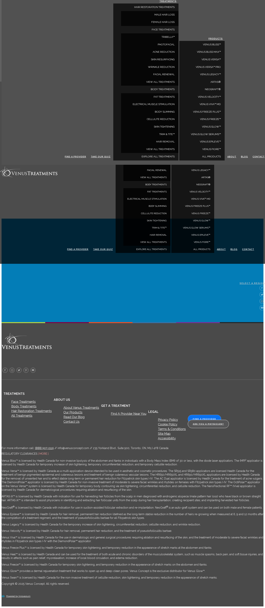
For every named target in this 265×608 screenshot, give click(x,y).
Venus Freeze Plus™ (197, 206)
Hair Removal (158, 235)
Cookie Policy (167, 424)
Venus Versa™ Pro (208, 67)
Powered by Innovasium (18, 596)
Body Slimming (158, 206)
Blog (233, 249)
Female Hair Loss (163, 22)
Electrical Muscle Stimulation (147, 198)
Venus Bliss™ (212, 44)
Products (216, 38)
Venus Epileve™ (200, 235)
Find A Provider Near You (128, 414)
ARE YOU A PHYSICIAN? (208, 424)
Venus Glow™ (201, 220)
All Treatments (21, 415)
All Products (201, 249)
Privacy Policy (168, 420)
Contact (248, 249)
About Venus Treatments (81, 408)
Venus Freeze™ (200, 213)
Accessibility (167, 438)
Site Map (164, 434)
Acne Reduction (164, 51)
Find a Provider (77, 249)
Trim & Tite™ (159, 227)
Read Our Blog (74, 417)
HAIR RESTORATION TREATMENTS (154, 7)
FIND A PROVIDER (204, 419)
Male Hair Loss (164, 14)
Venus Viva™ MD (200, 198)
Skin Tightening (157, 220)
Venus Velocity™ (200, 191)
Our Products (72, 412)
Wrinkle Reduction (161, 67)
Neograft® (203, 184)
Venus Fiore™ (202, 242)
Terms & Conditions (172, 429)
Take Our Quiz (103, 249)
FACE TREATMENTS (163, 29)
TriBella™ (168, 36)
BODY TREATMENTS (156, 184)
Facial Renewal (157, 170)
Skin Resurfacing (163, 59)
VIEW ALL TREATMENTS (153, 177)
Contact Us (71, 421)
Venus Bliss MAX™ (209, 51)
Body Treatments (23, 406)
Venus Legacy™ (200, 170)
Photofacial (166, 44)
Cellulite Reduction (154, 213)
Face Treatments (23, 402)
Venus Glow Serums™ (196, 227)
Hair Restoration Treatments (31, 411)
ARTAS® (205, 177)
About (221, 249)
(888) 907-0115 (44, 448)
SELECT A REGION (252, 283)
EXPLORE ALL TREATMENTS (151, 249)
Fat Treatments (157, 191)
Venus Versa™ (211, 59)
